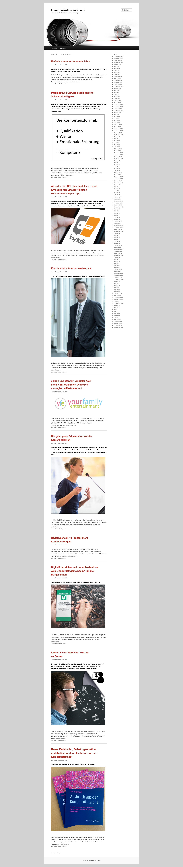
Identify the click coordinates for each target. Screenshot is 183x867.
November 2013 (118, 275)
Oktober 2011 (118, 325)
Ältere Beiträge (56, 853)
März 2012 (117, 315)
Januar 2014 (117, 271)
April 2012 (117, 313)
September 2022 (118, 62)
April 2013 (117, 289)
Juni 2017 (117, 189)
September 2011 (118, 327)
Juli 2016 (116, 211)
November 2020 (118, 107)
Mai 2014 (116, 263)
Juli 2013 (116, 283)
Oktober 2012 (118, 301)
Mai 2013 (116, 287)
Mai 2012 (116, 311)
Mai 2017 (116, 191)
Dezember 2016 (118, 201)
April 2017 (117, 193)
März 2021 (117, 99)
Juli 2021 (116, 91)
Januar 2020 (117, 127)
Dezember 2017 (118, 177)
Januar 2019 (117, 151)
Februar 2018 (118, 173)
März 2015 (117, 243)
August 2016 (117, 209)
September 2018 (118, 159)
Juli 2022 (116, 66)
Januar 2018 (117, 175)
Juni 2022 (117, 69)
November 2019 (118, 131)
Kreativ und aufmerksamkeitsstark (71, 268)
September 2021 (118, 87)
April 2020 (117, 121)
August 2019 (117, 137)
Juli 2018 (116, 163)
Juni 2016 (117, 213)
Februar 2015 (118, 245)
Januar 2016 (117, 223)
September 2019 (118, 135)
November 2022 (118, 58)
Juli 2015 (116, 235)
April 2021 (117, 97)
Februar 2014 (118, 269)
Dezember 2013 (118, 273)
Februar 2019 (118, 149)
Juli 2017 (116, 187)
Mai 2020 (116, 119)
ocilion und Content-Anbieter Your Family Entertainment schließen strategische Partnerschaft (71, 384)
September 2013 (118, 279)
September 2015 (118, 231)
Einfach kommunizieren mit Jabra (70, 61)
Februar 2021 (118, 101)
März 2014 (117, 267)
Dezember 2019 (118, 129)
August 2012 (117, 305)
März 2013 (117, 291)
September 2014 (118, 255)
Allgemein (63, 84)
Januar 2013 (117, 295)
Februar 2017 (118, 197)
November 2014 (118, 251)
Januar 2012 (117, 319)
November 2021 (118, 82)
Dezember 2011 (118, 321)
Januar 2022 (117, 78)
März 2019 (117, 147)
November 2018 (118, 155)
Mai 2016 (116, 215)
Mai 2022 (116, 70)
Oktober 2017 (118, 181)
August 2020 (117, 113)
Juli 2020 (116, 115)
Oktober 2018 (118, 157)
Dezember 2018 (118, 153)
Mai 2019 (116, 143)
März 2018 (117, 171)
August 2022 (117, 64)
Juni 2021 (117, 93)
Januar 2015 (117, 247)
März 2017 (117, 195)
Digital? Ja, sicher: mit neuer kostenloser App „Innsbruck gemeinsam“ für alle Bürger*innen (75, 570)
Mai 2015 (116, 239)
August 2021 (117, 89)
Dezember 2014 (118, 249)
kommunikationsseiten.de (68, 10)
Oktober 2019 (118, 133)
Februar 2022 (118, 76)
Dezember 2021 (118, 80)
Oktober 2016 (118, 205)
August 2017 (117, 185)
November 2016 (118, 203)
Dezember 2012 (118, 297)
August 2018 (117, 161)
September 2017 (118, 183)
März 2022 (117, 74)
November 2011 (118, 323)
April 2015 (117, 241)
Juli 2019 (116, 139)
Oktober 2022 (118, 60)
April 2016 (117, 217)
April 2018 (117, 169)
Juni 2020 (117, 117)
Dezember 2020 (118, 105)
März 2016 (117, 219)
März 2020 (117, 123)
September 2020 (118, 111)
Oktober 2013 (118, 277)
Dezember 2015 (118, 225)
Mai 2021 (116, 95)
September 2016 (118, 207)
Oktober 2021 (118, 85)
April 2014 (117, 265)
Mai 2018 (116, 167)
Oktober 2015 (118, 229)
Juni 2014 (117, 261)
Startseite (54, 48)
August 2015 (117, 233)
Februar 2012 (118, 317)
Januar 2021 (117, 103)
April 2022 (117, 72)
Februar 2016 (118, 221)
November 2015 (118, 227)
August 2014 (117, 257)
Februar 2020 (118, 125)
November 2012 (118, 299)
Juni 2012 (117, 309)
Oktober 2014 (118, 253)
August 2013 (117, 281)
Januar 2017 (117, 199)
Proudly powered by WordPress (91, 860)
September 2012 (118, 303)
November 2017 (118, 179)
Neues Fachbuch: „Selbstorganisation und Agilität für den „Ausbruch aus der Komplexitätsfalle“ (74, 752)
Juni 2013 (117, 285)
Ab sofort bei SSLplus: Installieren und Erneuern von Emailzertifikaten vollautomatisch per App (74, 189)
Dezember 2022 (118, 56)
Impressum (63, 48)
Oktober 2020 (118, 109)
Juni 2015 (117, 237)
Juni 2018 (117, 165)
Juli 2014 (116, 259)
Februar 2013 (118, 293)
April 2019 (117, 145)
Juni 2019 (117, 141)
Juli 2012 (116, 307)
